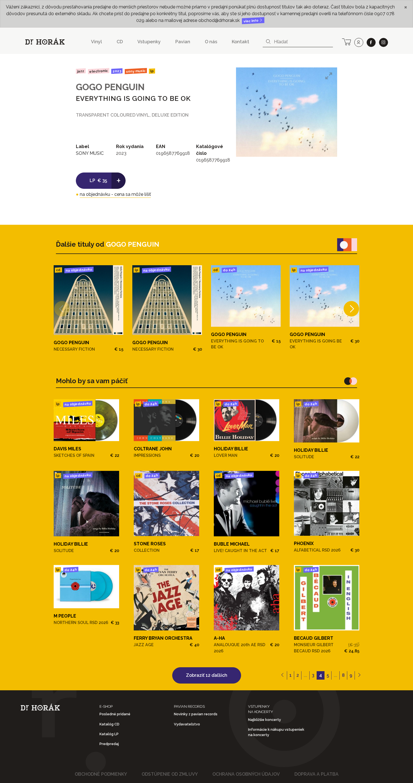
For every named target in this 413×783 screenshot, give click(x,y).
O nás (211, 41)
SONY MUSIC (136, 71)
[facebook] (371, 42)
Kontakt (240, 41)
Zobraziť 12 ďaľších (206, 675)
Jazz (80, 71)
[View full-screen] (328, 75)
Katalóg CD (109, 724)
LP (152, 71)
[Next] (351, 308)
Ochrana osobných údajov (246, 774)
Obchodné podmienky (101, 774)
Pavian (182, 41)
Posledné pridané (114, 714)
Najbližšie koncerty (264, 720)
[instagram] (383, 42)
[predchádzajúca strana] (282, 675)
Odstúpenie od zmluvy (170, 774)
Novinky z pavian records (195, 714)
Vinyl (96, 41)
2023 (117, 71)
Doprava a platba (316, 774)
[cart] (346, 41)
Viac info (251, 21)
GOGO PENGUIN (110, 87)
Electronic (98, 71)
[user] (358, 42)
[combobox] (298, 42)
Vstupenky (149, 41)
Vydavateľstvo (187, 724)
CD (120, 41)
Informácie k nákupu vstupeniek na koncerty (276, 732)
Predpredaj (109, 744)
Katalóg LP (109, 734)
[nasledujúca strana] (359, 675)
